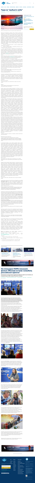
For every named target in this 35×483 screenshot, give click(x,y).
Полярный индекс (20, 462)
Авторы (11, 462)
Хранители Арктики (20, 472)
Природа (14, 470)
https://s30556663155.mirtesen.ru (5, 234)
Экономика (14, 465)
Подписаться (6, 467)
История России (29, 277)
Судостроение (24, 277)
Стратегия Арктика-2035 (21, 471)
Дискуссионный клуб (20, 465)
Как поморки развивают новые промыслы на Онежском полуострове (28, 24)
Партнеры (11, 463)
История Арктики (19, 277)
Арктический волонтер (20, 473)
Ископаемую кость (11, 56)
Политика (14, 464)
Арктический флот (3, 277)
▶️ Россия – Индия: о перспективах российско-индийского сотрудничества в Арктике (28, 20)
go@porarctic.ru (27, 466)
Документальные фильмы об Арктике (11, 277)
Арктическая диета (20, 470)
